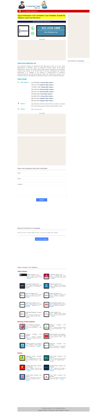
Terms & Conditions (59, 410)
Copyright (40, 410)
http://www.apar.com (36, 109)
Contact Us (66, 410)
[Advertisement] (4, 23)
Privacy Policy (51, 410)
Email (19, 178)
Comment (20, 184)
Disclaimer (45, 410)
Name (19, 173)
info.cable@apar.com (51, 32)
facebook (81, 61)
